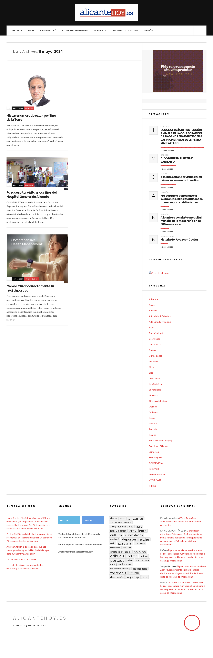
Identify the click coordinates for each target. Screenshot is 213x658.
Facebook (89, 520)
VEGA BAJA (100, 30)
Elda (151, 372)
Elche (31, 30)
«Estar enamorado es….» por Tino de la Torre (31, 117)
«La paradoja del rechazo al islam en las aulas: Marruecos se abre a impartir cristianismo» (182, 199)
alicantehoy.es (40, 618)
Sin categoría (155, 457)
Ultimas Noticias (157, 474)
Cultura (133, 30)
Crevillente (154, 338)
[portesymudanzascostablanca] (178, 71)
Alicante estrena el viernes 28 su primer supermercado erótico (181, 178)
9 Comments (167, 169)
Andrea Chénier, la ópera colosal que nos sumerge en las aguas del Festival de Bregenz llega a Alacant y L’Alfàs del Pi (29, 550)
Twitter (64, 520)
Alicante (17, 30)
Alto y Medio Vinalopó (75, 30)
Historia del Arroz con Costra (179, 239)
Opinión (148, 30)
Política (153, 423)
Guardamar (154, 378)
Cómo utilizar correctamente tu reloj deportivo (30, 288)
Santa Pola (154, 451)
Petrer (152, 417)
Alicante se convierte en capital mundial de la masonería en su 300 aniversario (181, 221)
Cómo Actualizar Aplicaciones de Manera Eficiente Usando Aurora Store (181, 521)
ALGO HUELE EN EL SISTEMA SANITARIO (177, 160)
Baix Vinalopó (48, 30)
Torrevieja (154, 468)
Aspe (151, 327)
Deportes (117, 30)
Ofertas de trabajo (158, 400)
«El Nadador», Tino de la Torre (21, 559)
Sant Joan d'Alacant (158, 446)
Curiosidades (31, 279)
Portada (165, 126)
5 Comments (167, 210)
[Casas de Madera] (177, 273)
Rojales (152, 434)
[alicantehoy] (106, 12)
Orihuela (153, 412)
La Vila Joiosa (155, 384)
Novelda (153, 395)
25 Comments (167, 150)
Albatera (153, 299)
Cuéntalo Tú (155, 344)
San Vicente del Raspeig (160, 440)
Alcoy (152, 304)
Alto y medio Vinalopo (160, 321)
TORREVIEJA (156, 463)
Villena (152, 485)
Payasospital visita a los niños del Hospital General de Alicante (32, 194)
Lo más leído (155, 389)
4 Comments (167, 247)
